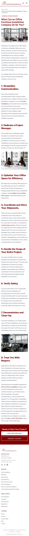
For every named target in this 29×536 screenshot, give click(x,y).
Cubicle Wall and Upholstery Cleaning (10, 489)
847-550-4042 (17, 418)
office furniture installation (9, 387)
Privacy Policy (12, 531)
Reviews (3, 516)
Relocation (3, 474)
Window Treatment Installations (9, 486)
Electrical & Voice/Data (6, 482)
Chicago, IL (4, 499)
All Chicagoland (5, 496)
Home (2, 9)
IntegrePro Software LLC (17, 534)
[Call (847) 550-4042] (23, 3)
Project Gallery (4, 518)
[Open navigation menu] (26, 3)
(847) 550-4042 (5, 454)
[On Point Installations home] (11, 3)
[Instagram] (4, 465)
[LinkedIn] (7, 465)
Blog (6, 9)
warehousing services (8, 225)
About (2, 514)
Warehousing (4, 477)
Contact (3, 523)
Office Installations (5, 472)
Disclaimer (18, 531)
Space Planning (5, 479)
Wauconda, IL (4, 506)
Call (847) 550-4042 (14, 433)
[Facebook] (2, 465)
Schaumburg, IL (5, 501)
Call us (9, 418)
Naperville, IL (4, 504)
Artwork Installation (6, 484)
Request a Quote (14, 438)
